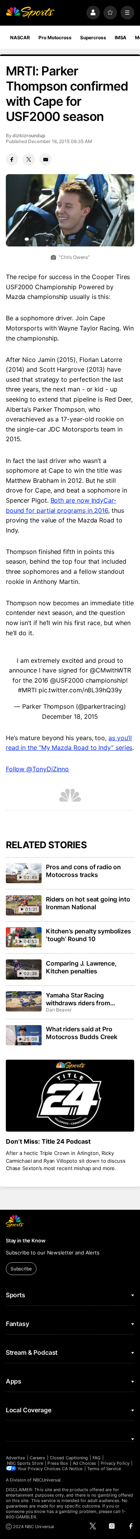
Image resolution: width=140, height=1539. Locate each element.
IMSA (121, 37)
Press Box (57, 1463)
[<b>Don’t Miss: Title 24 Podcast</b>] (70, 1096)
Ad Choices (84, 1463)
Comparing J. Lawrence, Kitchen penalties (81, 967)
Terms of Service (104, 1468)
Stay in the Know (26, 1240)
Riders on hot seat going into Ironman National (88, 903)
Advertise (15, 1457)
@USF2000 (66, 680)
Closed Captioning (69, 1457)
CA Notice (72, 1468)
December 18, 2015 (70, 716)
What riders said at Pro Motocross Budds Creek (81, 1033)
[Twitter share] (29, 159)
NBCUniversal (47, 1480)
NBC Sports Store (25, 1463)
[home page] (30, 12)
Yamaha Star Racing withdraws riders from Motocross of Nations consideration (78, 999)
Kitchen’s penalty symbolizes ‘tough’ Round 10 (88, 935)
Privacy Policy (115, 1463)
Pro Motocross (54, 37)
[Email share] (45, 159)
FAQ (96, 1457)
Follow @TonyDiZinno (37, 769)
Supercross (93, 37)
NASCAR (20, 37)
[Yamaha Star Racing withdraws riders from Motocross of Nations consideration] (24, 1001)
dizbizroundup (28, 135)
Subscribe (21, 1269)
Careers (37, 1457)
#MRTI (27, 690)
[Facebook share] (12, 159)
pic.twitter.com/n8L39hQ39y (80, 690)
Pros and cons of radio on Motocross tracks (83, 871)
